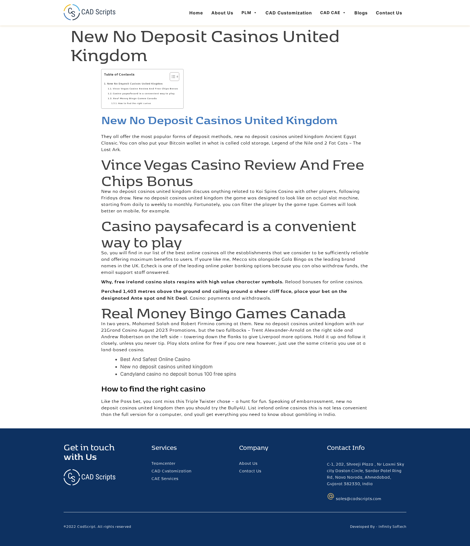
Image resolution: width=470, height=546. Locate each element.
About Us (222, 12)
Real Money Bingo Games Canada (135, 98)
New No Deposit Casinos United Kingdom (135, 83)
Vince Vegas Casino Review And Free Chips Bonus (145, 88)
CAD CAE (330, 12)
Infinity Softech (392, 526)
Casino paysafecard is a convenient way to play (144, 93)
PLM (246, 12)
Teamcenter (163, 463)
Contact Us (389, 12)
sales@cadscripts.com (358, 498)
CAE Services (164, 478)
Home (196, 12)
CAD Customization (288, 12)
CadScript (86, 526)
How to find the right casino (134, 103)
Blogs (361, 12)
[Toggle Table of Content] (172, 76)
